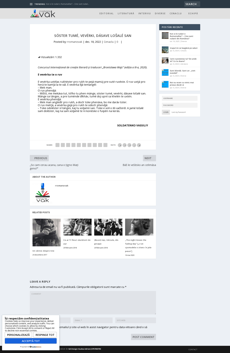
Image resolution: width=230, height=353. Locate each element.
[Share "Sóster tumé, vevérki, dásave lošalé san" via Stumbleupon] (94, 145)
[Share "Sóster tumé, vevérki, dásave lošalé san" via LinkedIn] (84, 145)
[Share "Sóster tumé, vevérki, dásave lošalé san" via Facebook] (57, 145)
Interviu (144, 13)
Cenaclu (176, 13)
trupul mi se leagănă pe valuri (184, 48)
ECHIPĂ (193, 13)
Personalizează (18, 335)
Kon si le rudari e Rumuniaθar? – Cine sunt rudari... (67, 4)
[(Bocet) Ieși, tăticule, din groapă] (108, 227)
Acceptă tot (31, 341)
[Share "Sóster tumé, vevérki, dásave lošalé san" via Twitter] (62, 145)
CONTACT (192, 349)
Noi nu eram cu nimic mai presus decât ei (182, 83)
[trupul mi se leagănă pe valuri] (165, 49)
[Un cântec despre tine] (46, 232)
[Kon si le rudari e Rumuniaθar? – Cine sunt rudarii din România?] (165, 35)
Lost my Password (179, 112)
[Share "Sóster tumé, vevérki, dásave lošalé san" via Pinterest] (78, 145)
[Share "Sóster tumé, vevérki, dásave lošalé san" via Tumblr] (73, 145)
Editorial (107, 13)
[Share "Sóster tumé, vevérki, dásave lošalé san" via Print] (105, 145)
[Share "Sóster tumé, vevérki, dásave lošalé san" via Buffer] (89, 145)
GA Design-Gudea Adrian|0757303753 (84, 349)
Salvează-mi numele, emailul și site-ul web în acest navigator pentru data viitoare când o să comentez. (88, 328)
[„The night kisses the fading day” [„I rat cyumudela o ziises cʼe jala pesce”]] (139, 227)
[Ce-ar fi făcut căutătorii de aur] (77, 227)
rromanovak (74, 42)
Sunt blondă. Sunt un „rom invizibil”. (182, 71)
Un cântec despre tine (43, 251)
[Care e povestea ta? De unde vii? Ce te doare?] (165, 60)
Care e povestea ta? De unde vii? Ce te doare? (183, 60)
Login (165, 112)
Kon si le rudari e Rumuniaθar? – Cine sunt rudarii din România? (181, 36)
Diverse (160, 13)
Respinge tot (45, 335)
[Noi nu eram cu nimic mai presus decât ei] (165, 84)
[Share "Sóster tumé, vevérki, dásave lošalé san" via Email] (100, 145)
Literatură (126, 13)
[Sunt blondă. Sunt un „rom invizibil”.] (165, 72)
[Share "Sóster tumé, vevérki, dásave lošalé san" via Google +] (68, 145)
